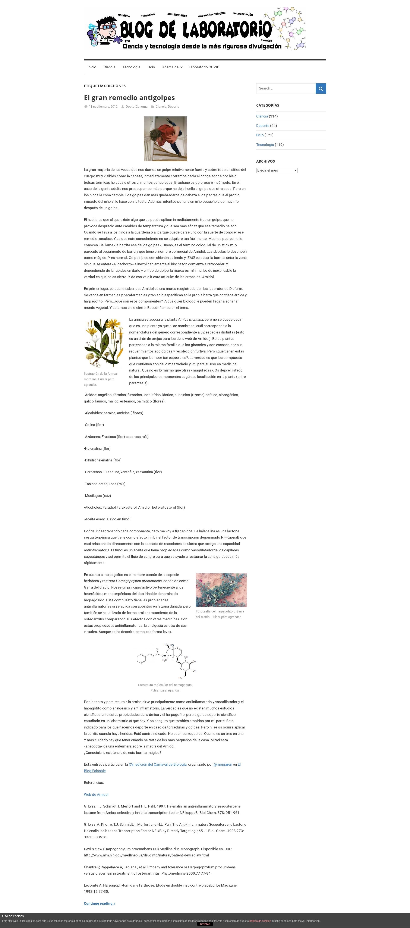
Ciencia (109, 67)
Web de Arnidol (96, 794)
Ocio (151, 67)
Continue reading (98, 903)
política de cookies (260, 920)
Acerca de (170, 67)
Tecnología (131, 67)
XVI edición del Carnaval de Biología (158, 764)
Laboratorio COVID (204, 67)
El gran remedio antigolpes (129, 97)
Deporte (173, 107)
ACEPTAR (205, 924)
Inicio (92, 67)
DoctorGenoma (137, 107)
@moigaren (223, 764)
